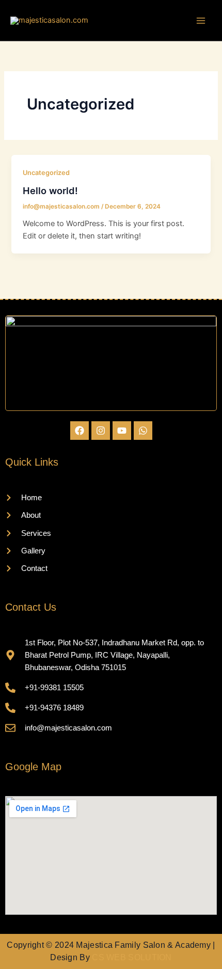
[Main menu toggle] (201, 20)
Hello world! (50, 190)
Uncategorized (46, 173)
